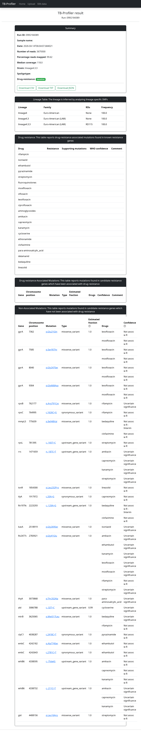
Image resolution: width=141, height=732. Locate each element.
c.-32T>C (50, 607)
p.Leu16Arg (52, 715)
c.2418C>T (51, 634)
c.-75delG (50, 661)
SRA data (42, 3)
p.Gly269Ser (52, 526)
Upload (31, 3)
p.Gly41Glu (51, 535)
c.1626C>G (51, 412)
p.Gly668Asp (52, 385)
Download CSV (26, 87)
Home (22, 3)
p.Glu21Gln (51, 331)
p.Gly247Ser (52, 367)
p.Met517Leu (52, 616)
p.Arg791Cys (52, 403)
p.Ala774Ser (52, 643)
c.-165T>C (51, 442)
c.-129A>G (51, 505)
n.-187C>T (51, 451)
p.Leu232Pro (52, 487)
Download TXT (45, 87)
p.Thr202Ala (52, 598)
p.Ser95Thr (51, 349)
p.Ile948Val (51, 421)
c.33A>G (50, 496)
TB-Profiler (9, 4)
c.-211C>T (51, 688)
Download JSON (65, 87)
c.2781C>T (51, 652)
